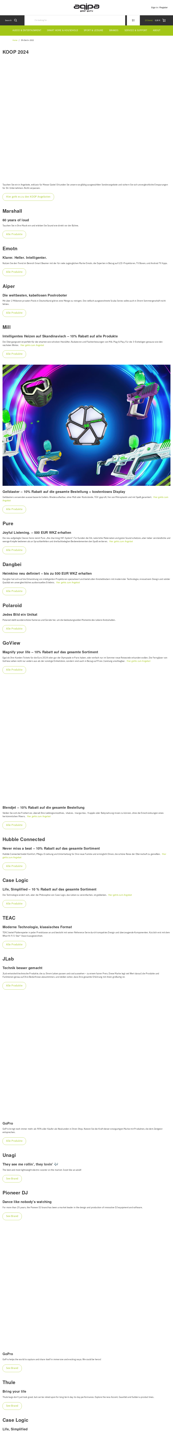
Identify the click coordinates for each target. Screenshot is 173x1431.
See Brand (12, 1178)
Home (15, 40)
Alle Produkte (14, 234)
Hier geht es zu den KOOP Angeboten (28, 197)
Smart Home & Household (62, 30)
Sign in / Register (159, 7)
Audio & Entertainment (27, 30)
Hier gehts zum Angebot (32, 345)
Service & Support (136, 30)
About (156, 30)
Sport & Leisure (93, 30)
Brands (113, 30)
